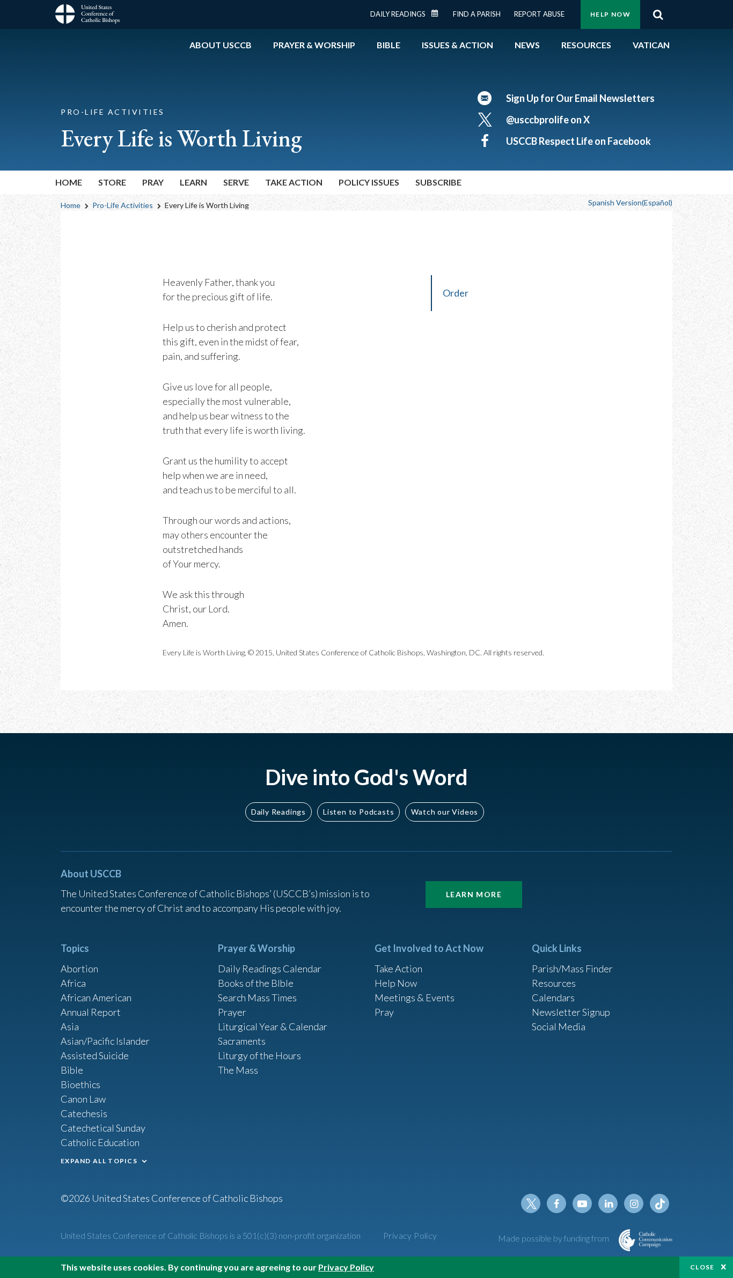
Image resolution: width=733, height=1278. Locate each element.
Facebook (556, 1203)
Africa (73, 983)
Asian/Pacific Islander (105, 1041)
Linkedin (608, 1203)
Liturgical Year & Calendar (272, 1026)
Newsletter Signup (571, 1012)
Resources (554, 983)
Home (68, 182)
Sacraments (242, 1041)
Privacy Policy (410, 1235)
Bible (72, 1070)
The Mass (238, 1070)
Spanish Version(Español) (630, 202)
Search (658, 14)
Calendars (553, 997)
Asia (70, 1026)
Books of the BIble (256, 983)
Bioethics (80, 1084)
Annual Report (91, 1012)
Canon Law (83, 1099)
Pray (384, 1012)
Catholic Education (100, 1142)
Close (702, 1267)
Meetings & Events (415, 997)
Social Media (558, 1026)
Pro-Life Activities (122, 205)
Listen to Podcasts (358, 811)
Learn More (474, 894)
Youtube (582, 1203)
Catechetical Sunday (103, 1128)
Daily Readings (398, 14)
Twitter (530, 1203)
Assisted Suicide (95, 1055)
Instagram (633, 1203)
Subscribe (438, 182)
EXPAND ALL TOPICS (99, 1161)
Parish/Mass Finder (572, 968)
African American (96, 997)
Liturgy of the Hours (259, 1055)
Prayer (232, 1012)
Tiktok (659, 1203)
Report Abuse (539, 14)
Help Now (610, 14)
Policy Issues (369, 182)
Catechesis (84, 1113)
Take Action (398, 968)
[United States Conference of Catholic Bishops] (87, 15)
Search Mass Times (257, 997)
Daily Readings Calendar (438, 13)
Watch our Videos (444, 811)
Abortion (79, 968)
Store (112, 182)
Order (455, 293)
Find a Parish (477, 14)
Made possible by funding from (554, 1238)
